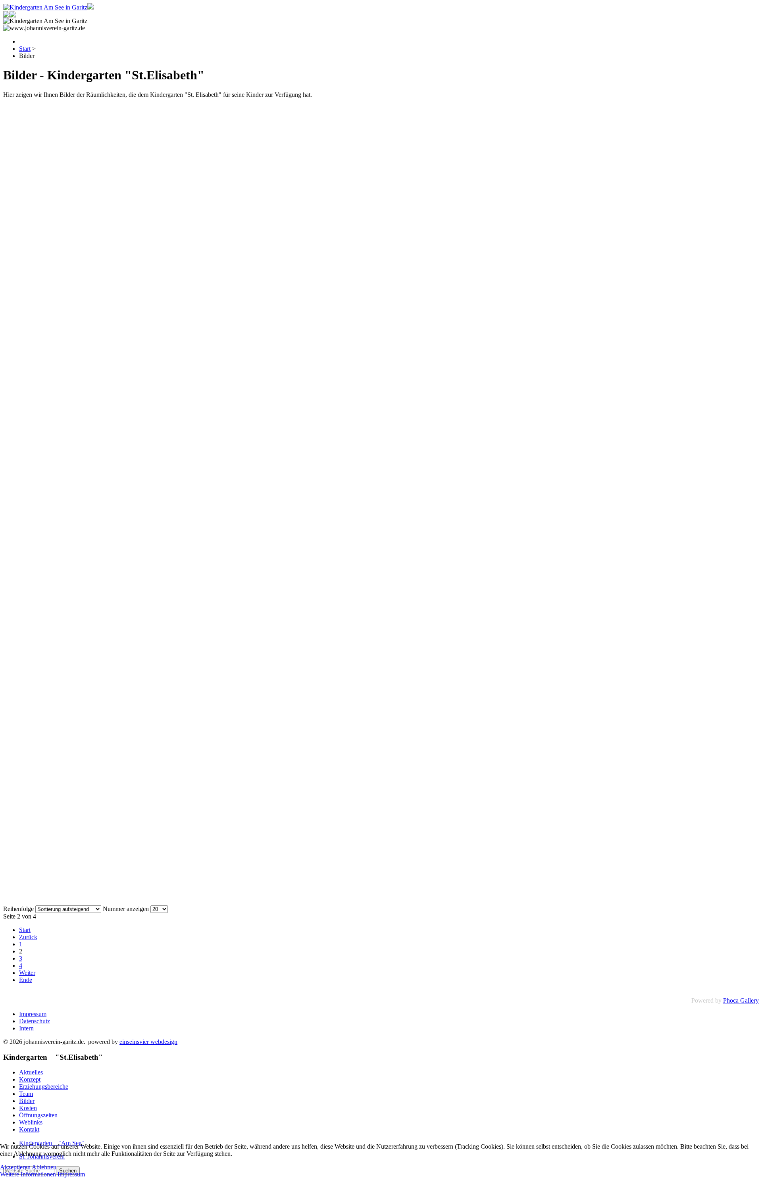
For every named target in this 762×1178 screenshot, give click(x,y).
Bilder (27, 1100)
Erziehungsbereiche (43, 1086)
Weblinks (30, 1122)
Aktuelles (31, 1072)
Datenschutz (34, 1021)
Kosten (28, 1108)
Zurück (28, 937)
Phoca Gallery (741, 1000)
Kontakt (29, 1129)
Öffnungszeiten (38, 1115)
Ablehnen (44, 1167)
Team (26, 1093)
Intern (26, 1028)
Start (25, 929)
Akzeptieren (15, 1167)
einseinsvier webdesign (148, 1041)
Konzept (29, 1079)
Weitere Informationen (28, 1174)
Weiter (27, 972)
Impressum (32, 1014)
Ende (25, 979)
